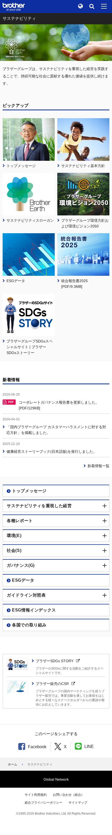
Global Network (56, 779)
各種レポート (20, 520)
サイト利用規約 (36, 795)
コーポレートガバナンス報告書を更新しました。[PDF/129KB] (59, 405)
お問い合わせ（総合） (68, 795)
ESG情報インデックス (34, 610)
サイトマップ (78, 802)
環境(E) (14, 535)
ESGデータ (23, 580)
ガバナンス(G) (21, 565)
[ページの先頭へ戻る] (100, 823)
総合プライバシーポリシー (43, 802)
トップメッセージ (29, 491)
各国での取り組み (29, 625)
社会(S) (14, 550)
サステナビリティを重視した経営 (39, 506)
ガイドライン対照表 (26, 595)
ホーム (12, 764)
